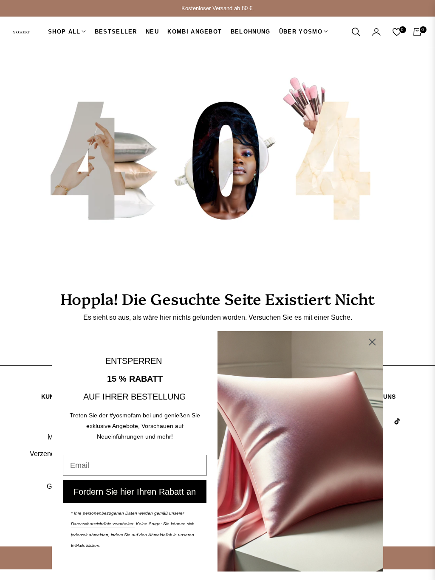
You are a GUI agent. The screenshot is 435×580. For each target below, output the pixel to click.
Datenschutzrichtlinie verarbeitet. (103, 523)
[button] (356, 31)
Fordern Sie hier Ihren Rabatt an (134, 491)
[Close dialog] (372, 342)
